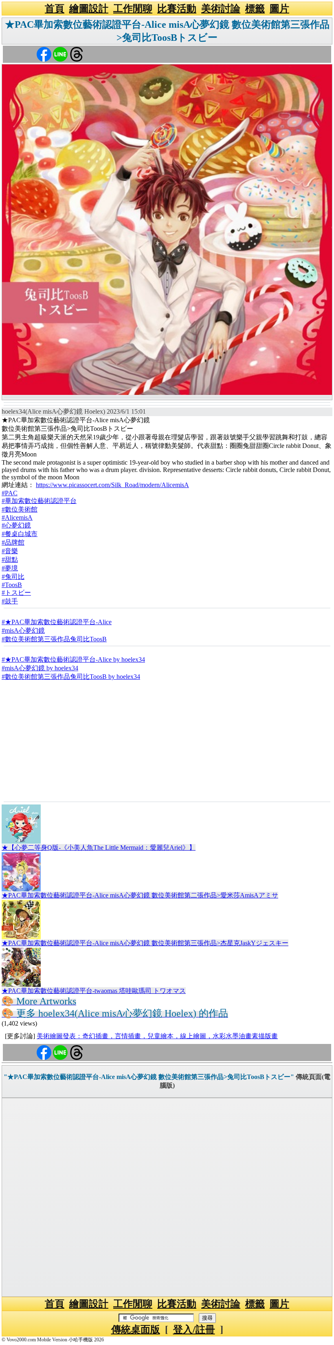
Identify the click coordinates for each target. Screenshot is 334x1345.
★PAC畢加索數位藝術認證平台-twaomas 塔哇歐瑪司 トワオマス (94, 990)
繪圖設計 (88, 8)
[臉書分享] (44, 53)
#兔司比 (13, 576)
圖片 (279, 8)
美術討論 (220, 8)
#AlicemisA (17, 517)
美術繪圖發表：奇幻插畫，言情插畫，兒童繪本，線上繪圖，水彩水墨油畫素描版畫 (157, 1036)
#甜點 (10, 559)
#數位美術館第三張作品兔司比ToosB (54, 639)
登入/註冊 (194, 1329)
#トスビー (16, 592)
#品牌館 (13, 542)
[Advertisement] (167, 740)
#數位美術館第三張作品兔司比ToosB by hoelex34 (71, 676)
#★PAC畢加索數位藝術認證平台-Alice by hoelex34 (73, 659)
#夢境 (10, 568)
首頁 (54, 8)
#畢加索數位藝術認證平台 (39, 500)
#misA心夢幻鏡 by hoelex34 (40, 668)
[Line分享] (60, 53)
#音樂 (10, 550)
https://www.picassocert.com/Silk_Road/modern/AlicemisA (112, 484)
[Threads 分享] (76, 53)
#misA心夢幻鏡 (23, 630)
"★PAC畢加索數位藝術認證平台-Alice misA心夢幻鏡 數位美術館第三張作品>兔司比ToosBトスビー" (149, 1076)
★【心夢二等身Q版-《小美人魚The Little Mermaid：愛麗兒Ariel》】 (99, 847)
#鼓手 (10, 601)
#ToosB (12, 584)
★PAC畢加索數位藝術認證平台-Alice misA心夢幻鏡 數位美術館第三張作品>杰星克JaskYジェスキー (145, 943)
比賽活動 (176, 8)
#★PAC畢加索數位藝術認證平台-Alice (57, 621)
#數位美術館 (19, 509)
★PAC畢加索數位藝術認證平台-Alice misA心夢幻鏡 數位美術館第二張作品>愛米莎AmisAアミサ (140, 895)
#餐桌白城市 (19, 533)
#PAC (10, 493)
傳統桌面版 (135, 1329)
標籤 (255, 8)
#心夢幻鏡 (16, 525)
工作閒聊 (132, 8)
